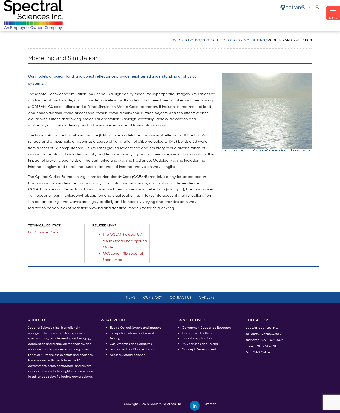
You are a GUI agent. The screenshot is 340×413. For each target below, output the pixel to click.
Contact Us (180, 297)
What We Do (190, 40)
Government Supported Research (206, 327)
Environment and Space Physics (132, 349)
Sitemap (210, 404)
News (130, 297)
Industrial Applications (197, 338)
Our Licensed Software (198, 333)
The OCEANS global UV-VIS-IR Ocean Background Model (125, 240)
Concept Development (199, 349)
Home (174, 40)
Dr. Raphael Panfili (43, 232)
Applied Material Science (128, 355)
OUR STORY (152, 297)
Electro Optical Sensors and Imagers (135, 327)
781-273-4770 (266, 346)
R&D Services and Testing (200, 344)
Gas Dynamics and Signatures (131, 344)
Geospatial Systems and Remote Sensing (233, 40)
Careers (206, 297)
